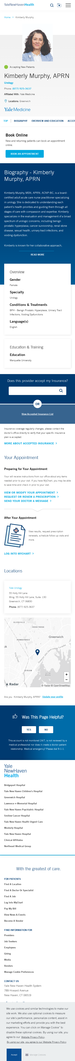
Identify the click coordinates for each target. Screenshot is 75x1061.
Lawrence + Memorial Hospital (20, 803)
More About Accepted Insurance (29, 443)
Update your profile (52, 696)
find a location (12, 884)
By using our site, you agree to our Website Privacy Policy (36, 1042)
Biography (20, 120)
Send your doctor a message (26, 500)
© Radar (46, 685)
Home (7, 17)
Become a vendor (13, 920)
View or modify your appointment (29, 492)
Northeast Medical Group (17, 846)
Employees (10, 947)
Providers (9, 935)
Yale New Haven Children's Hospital (23, 791)
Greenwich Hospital (14, 797)
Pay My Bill (10, 908)
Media (7, 959)
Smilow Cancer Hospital (17, 815)
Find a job (10, 896)
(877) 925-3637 (21, 88)
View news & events (14, 914)
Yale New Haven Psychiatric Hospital (23, 809)
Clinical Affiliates (13, 840)
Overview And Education (47, 120)
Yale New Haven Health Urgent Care (23, 821)
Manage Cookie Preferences (19, 971)
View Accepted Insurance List (37, 414)
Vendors (8, 965)
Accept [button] (14, 1054)
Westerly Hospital (13, 827)
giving (7, 953)
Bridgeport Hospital (14, 785)
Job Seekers (10, 941)
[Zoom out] (66, 679)
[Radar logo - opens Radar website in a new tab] (12, 684)
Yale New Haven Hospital (17, 834)
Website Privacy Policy (32, 1037)
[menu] (68, 5)
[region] (37, 652)
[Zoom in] (66, 674)
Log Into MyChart (17, 553)
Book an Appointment (25, 153)
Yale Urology (15, 587)
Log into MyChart (13, 902)
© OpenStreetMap (60, 685)
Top (5, 120)
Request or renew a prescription (30, 496)
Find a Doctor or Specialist (18, 890)
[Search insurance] (62, 391)
